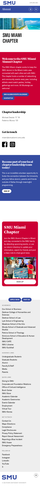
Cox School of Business (11, 309)
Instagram (6, 457)
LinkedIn (5, 460)
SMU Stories (7, 412)
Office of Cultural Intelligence (13, 387)
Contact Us (6, 421)
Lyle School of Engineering (12, 321)
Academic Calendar (10, 396)
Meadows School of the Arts (13, 324)
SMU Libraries (8, 344)
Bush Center (7, 390)
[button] (36, 475)
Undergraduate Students (11, 356)
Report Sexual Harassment (12, 436)
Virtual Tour (6, 408)
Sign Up (6, 191)
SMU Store (6, 393)
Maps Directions (8, 424)
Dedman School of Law (11, 318)
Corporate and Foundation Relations (16, 384)
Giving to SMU (8, 381)
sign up (20, 282)
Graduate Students (9, 359)
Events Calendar (8, 402)
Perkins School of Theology (13, 332)
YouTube (5, 463)
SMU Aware (7, 442)
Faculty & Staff (8, 366)
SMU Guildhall (8, 347)
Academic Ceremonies (11, 399)
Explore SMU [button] (34, 3)
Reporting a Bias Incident (12, 439)
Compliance (7, 427)
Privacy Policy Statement (12, 433)
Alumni (6, 9)
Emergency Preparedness (12, 445)
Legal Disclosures (9, 430)
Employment (7, 405)
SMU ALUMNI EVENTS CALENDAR (15, 94)
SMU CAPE (6, 341)
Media (4, 369)
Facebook (6, 454)
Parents (5, 372)
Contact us (8, 98)
